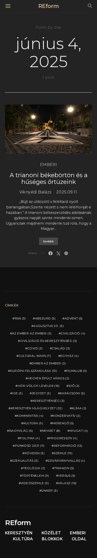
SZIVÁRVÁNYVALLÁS (66, 460)
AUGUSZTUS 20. (48, 326)
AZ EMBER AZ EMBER (31, 333)
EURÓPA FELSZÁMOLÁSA (33, 371)
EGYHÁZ (69, 356)
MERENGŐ (63, 423)
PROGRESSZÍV (63, 438)
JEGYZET (41, 393)
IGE (17, 393)
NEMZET (51, 430)
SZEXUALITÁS (25, 460)
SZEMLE (63, 453)
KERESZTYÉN (19, 533)
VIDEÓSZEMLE (35, 483)
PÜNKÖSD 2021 (30, 445)
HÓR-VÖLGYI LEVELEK (38, 386)
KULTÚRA (33, 423)
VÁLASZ (67, 483)
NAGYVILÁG (21, 430)
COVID (35, 348)
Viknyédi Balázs (35, 192)
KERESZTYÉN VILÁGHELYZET (36, 408)
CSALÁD (61, 348)
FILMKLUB (76, 371)
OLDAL (79, 539)
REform (48, 6)
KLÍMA (79, 408)
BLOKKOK (52, 539)
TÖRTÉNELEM (35, 475)
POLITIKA (30, 438)
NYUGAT (79, 430)
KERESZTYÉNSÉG (49, 401)
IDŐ (74, 386)
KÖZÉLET (51, 533)
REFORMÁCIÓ (68, 445)
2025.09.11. (67, 192)
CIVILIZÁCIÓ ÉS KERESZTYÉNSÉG (48, 341)
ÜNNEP (49, 490)
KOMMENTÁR (30, 416)
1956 (20, 318)
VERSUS (66, 475)
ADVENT (74, 318)
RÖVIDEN (35, 453)
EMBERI (48, 164)
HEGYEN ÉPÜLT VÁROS (48, 378)
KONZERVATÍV (66, 416)
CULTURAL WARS (34, 356)
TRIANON (64, 468)
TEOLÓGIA (34, 468)
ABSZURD (45, 318)
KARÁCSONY (72, 393)
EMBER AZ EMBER (48, 363)
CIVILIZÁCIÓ (73, 333)
